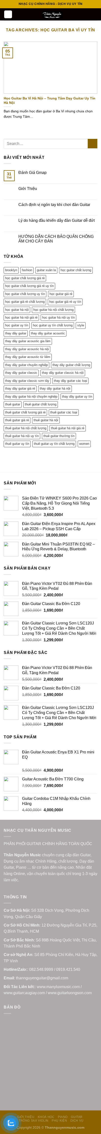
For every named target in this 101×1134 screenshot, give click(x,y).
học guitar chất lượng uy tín (25, 294)
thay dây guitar (15, 333)
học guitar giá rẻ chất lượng (25, 302)
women (84, 444)
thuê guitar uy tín (17, 444)
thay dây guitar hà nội (55, 388)
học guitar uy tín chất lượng (53, 325)
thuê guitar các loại (63, 412)
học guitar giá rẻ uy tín (65, 302)
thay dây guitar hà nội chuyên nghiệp (31, 396)
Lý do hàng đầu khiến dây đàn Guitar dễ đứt (56, 220)
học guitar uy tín (16, 325)
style (80, 325)
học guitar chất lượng (76, 270)
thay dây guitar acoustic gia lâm (27, 341)
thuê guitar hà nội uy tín (22, 436)
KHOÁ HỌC (46, 1117)
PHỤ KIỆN (59, 1120)
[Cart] (94, 14)
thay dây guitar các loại (70, 381)
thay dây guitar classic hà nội (63, 373)
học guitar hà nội (17, 310)
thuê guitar (12, 404)
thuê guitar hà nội (46, 420)
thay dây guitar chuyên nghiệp (26, 365)
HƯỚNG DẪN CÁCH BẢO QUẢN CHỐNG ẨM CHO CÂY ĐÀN (56, 238)
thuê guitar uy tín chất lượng (54, 444)
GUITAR (77, 1117)
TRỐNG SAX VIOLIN (34, 1120)
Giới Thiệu (27, 189)
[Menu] (8, 14)
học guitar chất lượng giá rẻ (25, 278)
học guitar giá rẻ (61, 294)
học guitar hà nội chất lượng (53, 310)
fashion (27, 270)
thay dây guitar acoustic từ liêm (27, 357)
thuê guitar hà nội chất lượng (25, 428)
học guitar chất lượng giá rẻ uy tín (29, 286)
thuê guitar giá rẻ (17, 420)
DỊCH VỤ (77, 1120)
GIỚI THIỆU (25, 1117)
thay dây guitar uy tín (77, 396)
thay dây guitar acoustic (48, 333)
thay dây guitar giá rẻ (20, 388)
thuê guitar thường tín (59, 436)
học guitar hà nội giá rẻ (21, 317)
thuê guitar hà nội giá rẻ (67, 428)
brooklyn (11, 270)
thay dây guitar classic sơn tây (27, 381)
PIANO (63, 1117)
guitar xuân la (46, 270)
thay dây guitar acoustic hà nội (27, 349)
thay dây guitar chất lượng (71, 365)
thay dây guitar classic (21, 373)
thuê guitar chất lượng (40, 404)
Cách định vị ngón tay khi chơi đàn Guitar (54, 205)
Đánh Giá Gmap (32, 172)
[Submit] (92, 143)
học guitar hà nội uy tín (58, 317)
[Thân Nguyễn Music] (52, 14)
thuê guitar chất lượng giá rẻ (25, 412)
